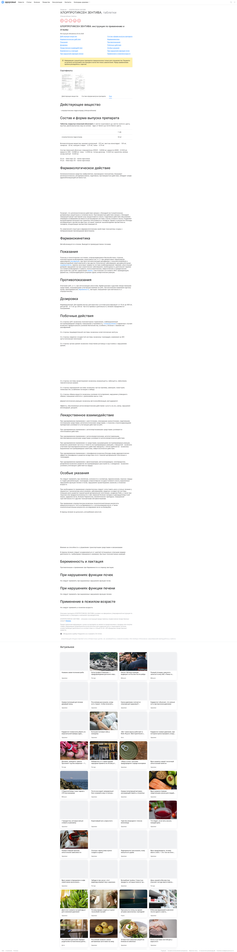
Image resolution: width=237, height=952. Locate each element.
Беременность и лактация (69, 51)
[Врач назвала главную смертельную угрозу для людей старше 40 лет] (163, 785)
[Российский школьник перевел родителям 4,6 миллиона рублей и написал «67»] (74, 933)
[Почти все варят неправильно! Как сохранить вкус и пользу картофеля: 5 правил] (104, 785)
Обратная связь (193, 950)
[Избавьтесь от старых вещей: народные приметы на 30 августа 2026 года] (104, 755)
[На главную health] (10, 2)
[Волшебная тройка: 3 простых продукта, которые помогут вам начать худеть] (133, 874)
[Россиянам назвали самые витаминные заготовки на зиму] (104, 933)
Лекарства (63, 9)
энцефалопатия (65, 265)
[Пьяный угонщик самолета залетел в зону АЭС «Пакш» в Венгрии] (163, 666)
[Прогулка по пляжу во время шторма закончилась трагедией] (133, 903)
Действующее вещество (68, 36)
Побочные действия (114, 45)
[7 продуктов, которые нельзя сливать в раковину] (74, 814)
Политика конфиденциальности (225, 950)
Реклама (15, 950)
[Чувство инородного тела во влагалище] (133, 814)
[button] (66, 82)
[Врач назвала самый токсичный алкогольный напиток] (163, 755)
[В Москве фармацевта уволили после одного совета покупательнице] (163, 903)
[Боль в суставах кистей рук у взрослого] (163, 933)
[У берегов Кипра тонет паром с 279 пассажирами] (74, 785)
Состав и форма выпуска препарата (119, 36)
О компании (9, 950)
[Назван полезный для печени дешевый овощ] (74, 696)
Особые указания (113, 48)
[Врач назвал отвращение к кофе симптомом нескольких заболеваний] (74, 874)
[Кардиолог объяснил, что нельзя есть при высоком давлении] (163, 696)
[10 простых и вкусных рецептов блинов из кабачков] (133, 933)
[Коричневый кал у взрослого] (104, 814)
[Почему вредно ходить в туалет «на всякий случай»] (104, 903)
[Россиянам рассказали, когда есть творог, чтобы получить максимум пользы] (104, 696)
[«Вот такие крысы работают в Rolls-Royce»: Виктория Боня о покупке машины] (133, 725)
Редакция (163, 950)
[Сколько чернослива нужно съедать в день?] (104, 844)
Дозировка (63, 45)
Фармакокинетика (113, 39)
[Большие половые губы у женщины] (104, 725)
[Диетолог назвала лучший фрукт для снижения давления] (74, 903)
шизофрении (75, 261)
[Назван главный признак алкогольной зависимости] (74, 844)
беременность (84, 289)
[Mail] (2, 2)
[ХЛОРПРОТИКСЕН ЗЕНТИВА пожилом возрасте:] (79, 21)
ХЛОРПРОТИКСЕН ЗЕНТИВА (77, 9)
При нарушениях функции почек (118, 51)
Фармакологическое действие (70, 39)
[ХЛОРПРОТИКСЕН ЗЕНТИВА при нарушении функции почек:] (74, 21)
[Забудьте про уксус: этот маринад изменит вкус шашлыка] (104, 874)
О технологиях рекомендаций (207, 950)
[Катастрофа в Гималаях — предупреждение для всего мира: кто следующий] (104, 666)
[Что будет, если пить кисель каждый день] (163, 814)
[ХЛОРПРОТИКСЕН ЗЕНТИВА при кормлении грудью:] (66, 21)
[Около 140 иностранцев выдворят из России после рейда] (133, 666)
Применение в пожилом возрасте (118, 54)
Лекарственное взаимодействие (71, 48)
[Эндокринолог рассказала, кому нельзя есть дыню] (133, 844)
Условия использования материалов (177, 950)
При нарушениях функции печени (71, 54)
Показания (64, 42)
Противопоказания (113, 42)
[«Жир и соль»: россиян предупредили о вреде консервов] (133, 755)
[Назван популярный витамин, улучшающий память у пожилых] (133, 785)
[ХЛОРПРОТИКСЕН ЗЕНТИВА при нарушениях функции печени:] (70, 21)
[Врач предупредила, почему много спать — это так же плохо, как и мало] (163, 844)
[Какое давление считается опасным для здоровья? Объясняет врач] (133, 696)
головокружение (110, 324)
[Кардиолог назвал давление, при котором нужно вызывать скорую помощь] (163, 725)
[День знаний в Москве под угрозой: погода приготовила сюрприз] (163, 874)
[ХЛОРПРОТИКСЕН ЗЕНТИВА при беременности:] (62, 21)
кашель (90, 270)
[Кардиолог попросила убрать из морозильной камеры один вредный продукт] (74, 725)
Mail (3, 950)
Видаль (68, 621)
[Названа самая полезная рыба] (74, 666)
